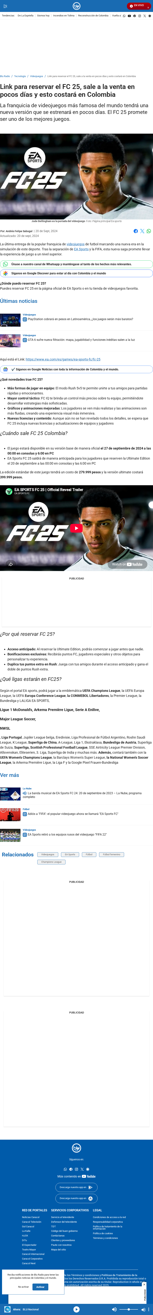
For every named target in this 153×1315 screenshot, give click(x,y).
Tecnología (20, 76)
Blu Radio (5, 76)
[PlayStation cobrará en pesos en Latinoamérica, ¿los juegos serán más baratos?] (10, 320)
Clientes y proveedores (63, 1240)
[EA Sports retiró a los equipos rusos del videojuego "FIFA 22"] (10, 835)
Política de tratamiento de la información (107, 1227)
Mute (114, 1309)
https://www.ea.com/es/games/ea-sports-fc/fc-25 (63, 359)
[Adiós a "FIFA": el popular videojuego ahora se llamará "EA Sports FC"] (10, 814)
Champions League (51, 861)
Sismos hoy (43, 15)
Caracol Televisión (31, 1222)
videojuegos (76, 244)
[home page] (76, 6)
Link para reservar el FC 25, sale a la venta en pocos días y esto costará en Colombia (91, 76)
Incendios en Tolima (63, 15)
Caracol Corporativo (32, 1259)
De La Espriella (25, 15)
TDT (53, 1226)
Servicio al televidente (62, 1217)
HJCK (25, 1236)
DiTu (24, 1240)
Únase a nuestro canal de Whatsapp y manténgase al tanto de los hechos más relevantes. (71, 264)
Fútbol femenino (111, 854)
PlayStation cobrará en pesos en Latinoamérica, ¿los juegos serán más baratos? (80, 319)
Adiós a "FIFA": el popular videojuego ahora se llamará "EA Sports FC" (73, 814)
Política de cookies (103, 1233)
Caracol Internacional (33, 1254)
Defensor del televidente (64, 1222)
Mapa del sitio (58, 1249)
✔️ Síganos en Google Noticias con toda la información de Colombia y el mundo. (65, 369)
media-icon (76, 1309)
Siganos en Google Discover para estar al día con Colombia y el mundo (58, 273)
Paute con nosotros (61, 1245)
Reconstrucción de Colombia (93, 15)
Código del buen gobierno (64, 1231)
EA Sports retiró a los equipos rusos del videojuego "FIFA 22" (67, 834)
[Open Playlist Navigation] (148, 1309)
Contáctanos (58, 1236)
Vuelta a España (120, 15)
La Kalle (26, 1231)
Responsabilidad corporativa (108, 1222)
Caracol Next (28, 1263)
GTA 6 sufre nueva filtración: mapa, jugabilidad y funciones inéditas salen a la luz (81, 340)
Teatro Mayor (29, 1249)
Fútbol (26, 809)
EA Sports (81, 249)
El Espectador (29, 1245)
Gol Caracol (28, 1226)
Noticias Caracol (30, 1217)
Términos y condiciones (105, 1238)
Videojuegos (36, 76)
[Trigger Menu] (5, 6)
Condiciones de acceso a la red (109, 1217)
